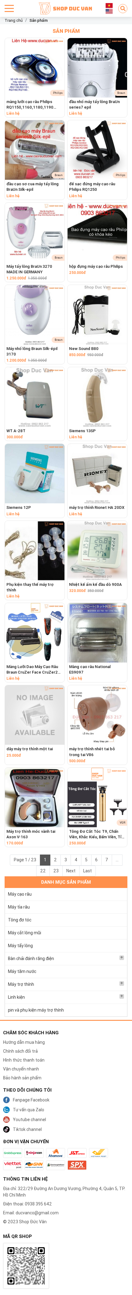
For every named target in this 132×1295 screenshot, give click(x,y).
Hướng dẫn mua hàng (24, 1042)
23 (56, 870)
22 (43, 870)
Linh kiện (16, 997)
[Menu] (9, 8)
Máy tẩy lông (20, 945)
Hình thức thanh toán (24, 1060)
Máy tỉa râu (19, 907)
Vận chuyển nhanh (21, 1068)
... (117, 859)
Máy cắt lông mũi (24, 932)
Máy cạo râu (20, 894)
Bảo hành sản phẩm (22, 1077)
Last (87, 870)
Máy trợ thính (21, 984)
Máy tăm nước (22, 971)
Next (71, 870)
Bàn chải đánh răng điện (31, 958)
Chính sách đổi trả (20, 1051)
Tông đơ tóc (19, 919)
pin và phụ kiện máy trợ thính (36, 1010)
